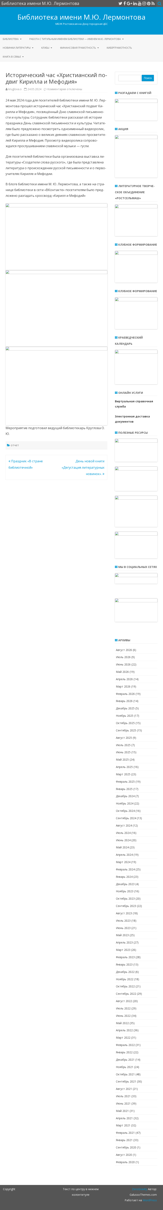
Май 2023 (122, 935)
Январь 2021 (124, 1140)
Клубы (45, 47)
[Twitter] (120, 3)
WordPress (149, 1200)
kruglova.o (15, 89)
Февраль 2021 (125, 1133)
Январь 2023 (124, 964)
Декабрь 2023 (125, 884)
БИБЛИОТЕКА (11, 39)
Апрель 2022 (124, 1030)
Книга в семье (12, 56)
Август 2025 (124, 738)
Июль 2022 (123, 1008)
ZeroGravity (139, 1189)
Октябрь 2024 (125, 811)
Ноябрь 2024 (124, 803)
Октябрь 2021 (125, 1074)
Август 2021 (124, 1089)
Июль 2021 (123, 1096)
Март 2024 (123, 862)
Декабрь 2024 (125, 796)
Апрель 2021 (124, 1118)
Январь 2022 (124, 1052)
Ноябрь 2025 (124, 716)
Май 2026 (122, 672)
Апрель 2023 (124, 942)
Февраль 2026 (125, 694)
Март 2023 (123, 950)
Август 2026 (124, 650)
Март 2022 (123, 1037)
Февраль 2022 (125, 1045)
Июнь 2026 (123, 664)
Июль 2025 (123, 745)
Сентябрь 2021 (126, 1081)
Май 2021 (122, 1111)
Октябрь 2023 (125, 898)
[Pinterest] (148, 3)
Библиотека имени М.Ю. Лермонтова (81, 17)
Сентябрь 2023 (126, 906)
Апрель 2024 (124, 855)
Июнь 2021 (123, 1103)
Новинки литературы (17, 47)
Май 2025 (122, 759)
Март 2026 (123, 686)
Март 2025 (123, 774)
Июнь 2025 (123, 752)
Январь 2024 (124, 877)
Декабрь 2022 (125, 972)
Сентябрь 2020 (126, 1147)
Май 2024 (122, 847)
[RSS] (153, 3)
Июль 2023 (123, 920)
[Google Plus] (129, 3)
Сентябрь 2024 (126, 818)
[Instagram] (144, 3)
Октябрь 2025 (125, 723)
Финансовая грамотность (78, 47)
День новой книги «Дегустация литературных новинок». (83, 467)
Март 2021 (123, 1125)
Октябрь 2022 (125, 986)
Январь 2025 (124, 789)
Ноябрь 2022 (124, 979)
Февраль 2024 (125, 869)
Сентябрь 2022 (126, 994)
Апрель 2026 (124, 679)
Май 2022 (122, 1023)
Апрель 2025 (124, 767)
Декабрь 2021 (125, 1059)
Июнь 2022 (123, 1016)
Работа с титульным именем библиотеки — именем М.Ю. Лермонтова (75, 39)
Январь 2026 (124, 701)
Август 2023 (124, 913)
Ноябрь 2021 (124, 1067)
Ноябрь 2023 (124, 891)
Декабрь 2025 (125, 708)
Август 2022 (124, 1001)
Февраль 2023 (125, 957)
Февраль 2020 (125, 1162)
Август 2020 (124, 1155)
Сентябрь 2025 (126, 730)
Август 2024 (124, 825)
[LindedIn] (135, 3)
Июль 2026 (123, 657)
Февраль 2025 (125, 781)
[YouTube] (139, 3)
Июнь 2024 (123, 840)
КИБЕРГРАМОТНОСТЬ (119, 47)
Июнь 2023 (123, 928)
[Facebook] (124, 3)
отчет (15, 445)
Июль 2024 (123, 833)
